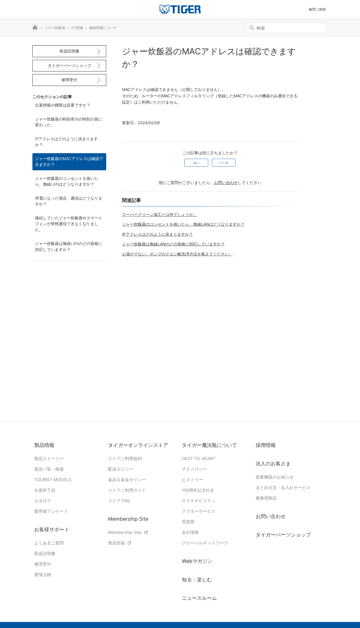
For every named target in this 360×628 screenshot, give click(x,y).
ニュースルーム (199, 598)
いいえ (223, 163)
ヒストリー (192, 479)
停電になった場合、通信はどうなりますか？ (68, 201)
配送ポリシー (120, 469)
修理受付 (69, 79)
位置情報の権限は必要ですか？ (62, 105)
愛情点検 (42, 574)
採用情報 (266, 445)
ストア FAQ (119, 500)
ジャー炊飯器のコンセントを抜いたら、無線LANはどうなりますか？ (66, 181)
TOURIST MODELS (52, 479)
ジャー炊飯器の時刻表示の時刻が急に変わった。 (68, 122)
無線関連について (103, 28)
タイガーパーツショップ (69, 65)
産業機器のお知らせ (275, 477)
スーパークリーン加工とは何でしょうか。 (159, 214)
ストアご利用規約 (125, 458)
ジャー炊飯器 (55, 28)
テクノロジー (194, 469)
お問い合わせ (226, 182)
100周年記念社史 (198, 490)
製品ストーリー (49, 458)
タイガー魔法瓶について (210, 445)
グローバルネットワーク (205, 542)
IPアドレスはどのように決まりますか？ (66, 141)
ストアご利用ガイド (127, 490)
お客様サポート (51, 529)
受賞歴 (188, 521)
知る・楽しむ (197, 580)
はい (196, 163)
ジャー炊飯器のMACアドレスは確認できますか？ (69, 161)
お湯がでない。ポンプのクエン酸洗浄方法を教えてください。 (177, 254)
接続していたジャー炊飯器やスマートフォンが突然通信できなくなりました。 (68, 223)
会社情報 (190, 532)
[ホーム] (180, 9)
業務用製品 (266, 498)
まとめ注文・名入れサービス (283, 487)
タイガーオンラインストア (138, 445)
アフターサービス (199, 511)
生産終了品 (44, 490)
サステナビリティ (199, 500)
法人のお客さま (273, 464)
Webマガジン (197, 561)
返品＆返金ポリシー (127, 479)
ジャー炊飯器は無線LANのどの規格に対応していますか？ (68, 246)
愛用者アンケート (51, 511)
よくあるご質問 (49, 542)
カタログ (42, 500)
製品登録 (116, 542)
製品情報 (44, 445)
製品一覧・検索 (49, 469)
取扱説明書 (69, 51)
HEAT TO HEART (198, 458)
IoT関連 (77, 28)
